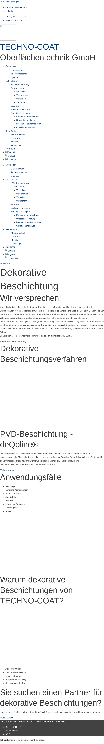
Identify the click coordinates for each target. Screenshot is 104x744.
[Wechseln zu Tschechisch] (12, 159)
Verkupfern (21, 102)
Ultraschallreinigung (25, 120)
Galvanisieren (17, 88)
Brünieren (15, 106)
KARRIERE (10, 149)
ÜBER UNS (10, 67)
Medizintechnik (18, 134)
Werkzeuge (16, 145)
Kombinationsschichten (27, 117)
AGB (7, 734)
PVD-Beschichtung (20, 84)
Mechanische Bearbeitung (28, 124)
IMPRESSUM (11, 731)
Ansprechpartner (19, 74)
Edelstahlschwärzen (20, 109)
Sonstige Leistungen (20, 113)
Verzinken (21, 92)
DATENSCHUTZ (13, 727)
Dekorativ (15, 138)
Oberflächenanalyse (25, 127)
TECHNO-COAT (29, 46)
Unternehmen (17, 70)
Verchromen (22, 95)
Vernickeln (21, 99)
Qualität (15, 77)
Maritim (14, 142)
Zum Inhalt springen (9, 2)
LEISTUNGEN (11, 81)
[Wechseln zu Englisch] (10, 156)
